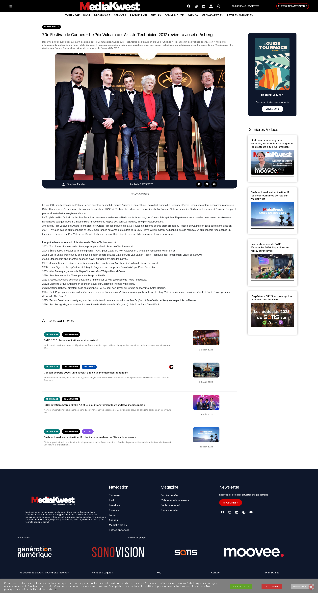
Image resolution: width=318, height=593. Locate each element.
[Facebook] (188, 6)
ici (56, 589)
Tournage (72, 15)
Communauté (174, 15)
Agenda (192, 15)
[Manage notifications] (311, 587)
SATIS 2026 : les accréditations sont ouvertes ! (71, 340)
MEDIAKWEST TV (212, 15)
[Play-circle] (244, 512)
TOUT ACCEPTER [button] (241, 586)
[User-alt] (211, 6)
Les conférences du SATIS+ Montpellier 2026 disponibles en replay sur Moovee (270, 247)
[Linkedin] (203, 6)
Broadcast (102, 15)
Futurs (156, 15)
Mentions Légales (102, 572)
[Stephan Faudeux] (63, 184)
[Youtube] (251, 512)
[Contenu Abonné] (171, 367)
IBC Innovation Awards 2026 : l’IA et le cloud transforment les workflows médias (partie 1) (95, 405)
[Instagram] (196, 6)
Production (138, 15)
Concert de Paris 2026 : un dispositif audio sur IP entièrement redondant (86, 372)
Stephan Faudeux (77, 184)
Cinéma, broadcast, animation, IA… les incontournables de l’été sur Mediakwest (90, 437)
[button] (199, 184)
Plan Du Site (272, 572)
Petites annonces (240, 15)
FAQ (159, 572)
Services (120, 15)
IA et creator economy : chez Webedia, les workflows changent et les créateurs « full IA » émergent (272, 143)
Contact (215, 572)
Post (86, 15)
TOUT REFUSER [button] (272, 586)
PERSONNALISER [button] (302, 586)
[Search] (218, 6)
